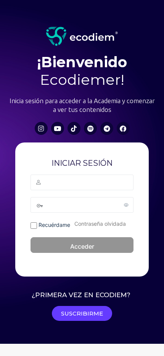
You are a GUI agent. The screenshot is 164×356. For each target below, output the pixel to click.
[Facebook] (123, 128)
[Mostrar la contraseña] (126, 204)
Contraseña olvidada (100, 223)
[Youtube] (57, 128)
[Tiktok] (74, 128)
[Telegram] (106, 128)
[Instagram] (41, 128)
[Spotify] (90, 128)
